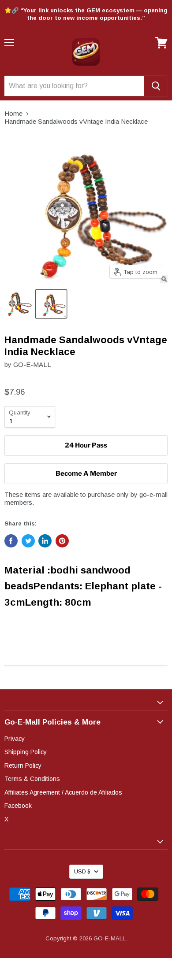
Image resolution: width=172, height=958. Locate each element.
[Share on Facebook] (11, 540)
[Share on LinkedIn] (45, 540)
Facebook (18, 805)
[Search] (156, 86)
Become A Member (86, 473)
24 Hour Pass (86, 445)
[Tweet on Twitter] (28, 540)
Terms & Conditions (32, 778)
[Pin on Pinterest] (62, 540)
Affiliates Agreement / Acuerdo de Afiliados (63, 792)
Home (13, 113)
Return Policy (22, 765)
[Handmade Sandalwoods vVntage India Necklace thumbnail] (19, 304)
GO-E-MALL (32, 364)
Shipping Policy (25, 751)
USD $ (82, 872)
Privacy (14, 738)
